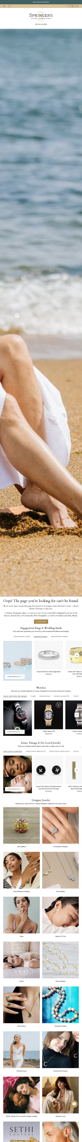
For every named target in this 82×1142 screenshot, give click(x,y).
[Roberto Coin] (60, 1095)
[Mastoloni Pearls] (60, 1004)
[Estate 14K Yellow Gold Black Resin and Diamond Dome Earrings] (48, 770)
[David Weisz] (60, 870)
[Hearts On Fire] (60, 915)
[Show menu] (4, 6)
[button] (9, 6)
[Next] (77, 655)
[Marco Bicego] (60, 960)
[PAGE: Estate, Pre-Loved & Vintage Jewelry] (21, 1095)
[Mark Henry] (21, 1004)
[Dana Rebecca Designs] (21, 870)
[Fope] (21, 915)
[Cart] (77, 6)
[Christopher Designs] (60, 825)
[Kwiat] (21, 960)
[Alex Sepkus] (21, 825)
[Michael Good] (21, 1049)
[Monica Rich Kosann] (60, 1049)
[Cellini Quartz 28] (48, 714)
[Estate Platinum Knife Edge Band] (48, 655)
